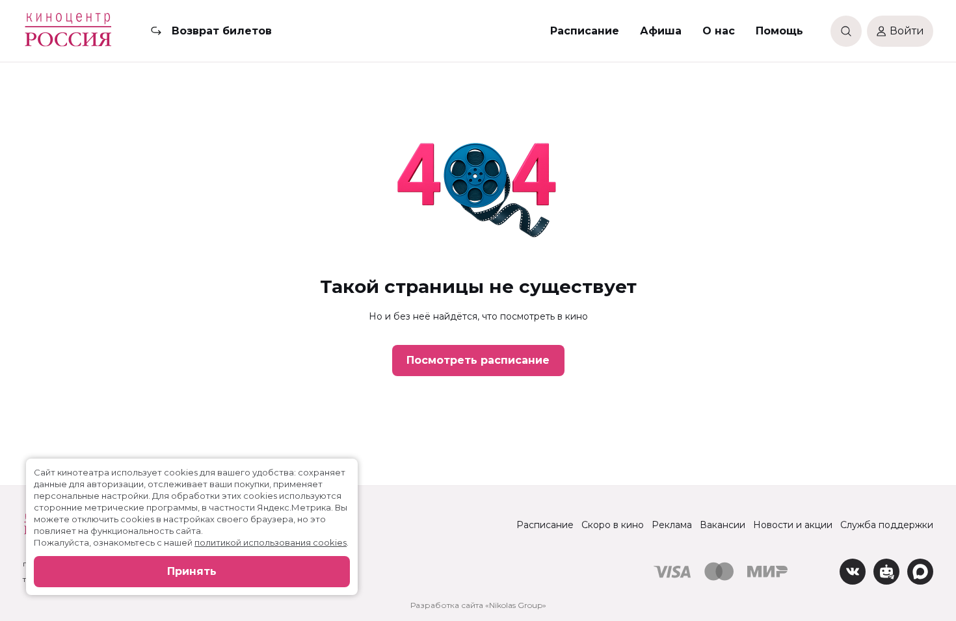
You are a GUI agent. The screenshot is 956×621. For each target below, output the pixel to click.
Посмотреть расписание (478, 360)
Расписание (584, 31)
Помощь (779, 31)
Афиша (661, 31)
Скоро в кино (612, 525)
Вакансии (722, 525)
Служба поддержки (886, 525)
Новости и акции (792, 525)
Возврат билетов (222, 31)
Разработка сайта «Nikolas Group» (478, 605)
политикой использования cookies (270, 542)
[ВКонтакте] (853, 572)
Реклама (672, 525)
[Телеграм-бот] (886, 572)
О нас (718, 31)
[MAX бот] (920, 572)
